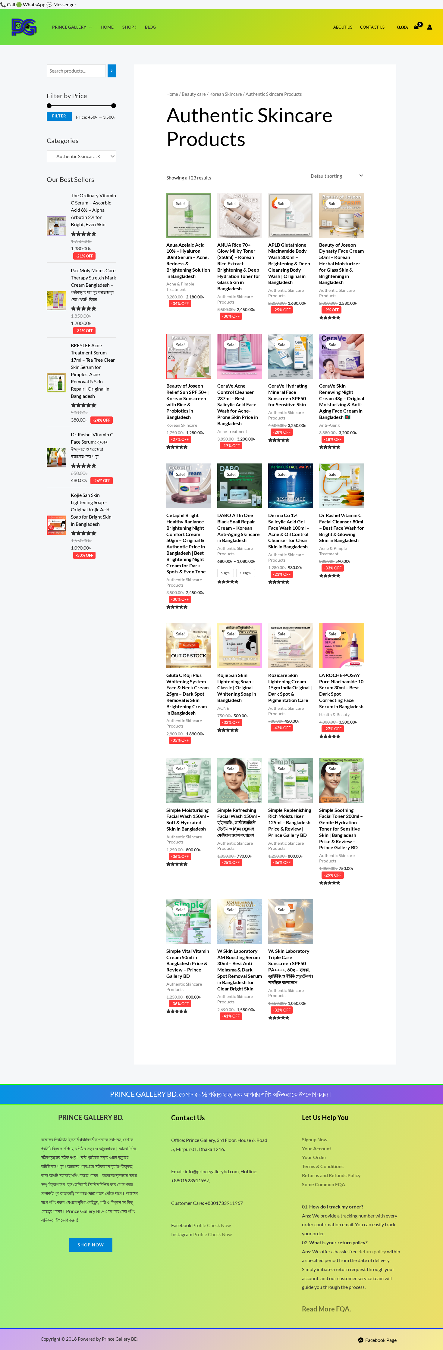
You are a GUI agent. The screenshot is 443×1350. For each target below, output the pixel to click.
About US (342, 27)
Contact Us (372, 27)
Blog (150, 27)
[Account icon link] (429, 27)
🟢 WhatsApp (31, 4)
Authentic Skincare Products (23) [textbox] (78, 156)
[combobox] (81, 156)
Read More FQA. (326, 1309)
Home (107, 27)
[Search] (112, 70)
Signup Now (315, 1139)
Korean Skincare (225, 94)
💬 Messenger (61, 4)
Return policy (372, 1251)
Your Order (314, 1157)
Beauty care (194, 94)
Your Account (316, 1148)
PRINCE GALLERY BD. (91, 1117)
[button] (89, 27)
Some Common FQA (323, 1184)
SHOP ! (129, 27)
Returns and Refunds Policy (331, 1175)
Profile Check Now (211, 1225)
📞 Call (7, 4)
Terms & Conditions (323, 1166)
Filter (59, 116)
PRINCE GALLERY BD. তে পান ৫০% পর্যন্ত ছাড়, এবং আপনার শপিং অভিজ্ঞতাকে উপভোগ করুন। (221, 1094)
